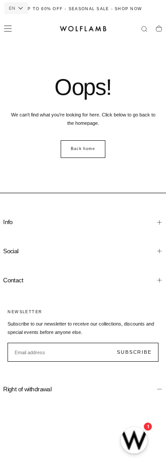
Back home (83, 148)
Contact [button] (13, 280)
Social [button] (11, 251)
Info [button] (8, 221)
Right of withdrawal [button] (27, 389)
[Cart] (159, 29)
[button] (8, 29)
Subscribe (134, 352)
